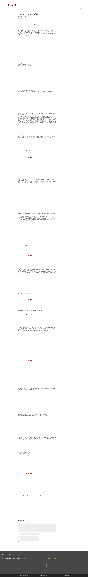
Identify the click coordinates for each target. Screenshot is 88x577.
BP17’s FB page (35, 27)
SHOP (80, 8)
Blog (27, 16)
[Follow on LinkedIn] (43, 575)
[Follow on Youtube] (46, 575)
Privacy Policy (47, 566)
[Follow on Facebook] (41, 575)
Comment (19, 523)
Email (19, 536)
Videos (78, 5)
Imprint (25, 558)
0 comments (31, 16)
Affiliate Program (47, 567)
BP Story (25, 556)
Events (74, 5)
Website (19, 539)
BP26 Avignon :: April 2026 (49, 556)
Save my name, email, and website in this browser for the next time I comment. (31, 541)
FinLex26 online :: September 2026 (50, 558)
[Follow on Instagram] (44, 575)
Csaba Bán (20, 16)
